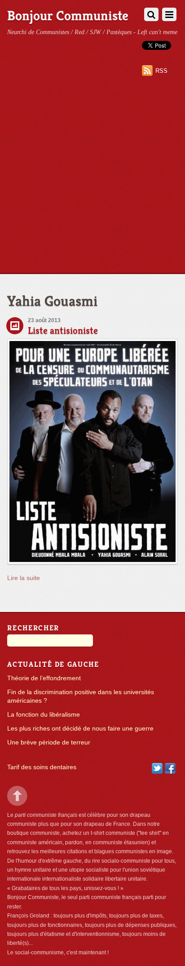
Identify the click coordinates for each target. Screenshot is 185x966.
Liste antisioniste (63, 330)
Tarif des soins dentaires (41, 767)
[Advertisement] (92, 176)
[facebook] (170, 768)
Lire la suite (23, 578)
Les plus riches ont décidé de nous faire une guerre (80, 728)
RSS (161, 70)
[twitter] (157, 768)
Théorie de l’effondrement (44, 678)
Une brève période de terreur (48, 742)
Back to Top (17, 796)
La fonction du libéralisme (43, 714)
